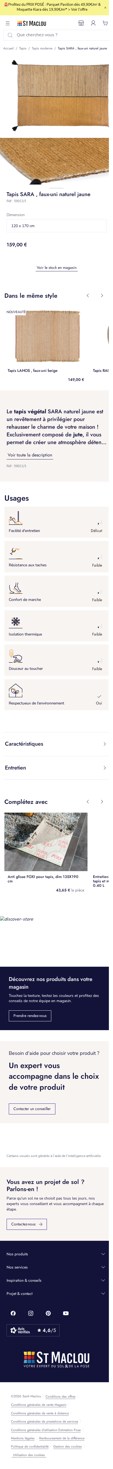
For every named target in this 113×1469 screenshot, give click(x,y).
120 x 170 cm (23, 225)
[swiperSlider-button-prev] (87, 295)
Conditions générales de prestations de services (44, 1421)
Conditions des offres (60, 1396)
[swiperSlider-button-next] (102, 295)
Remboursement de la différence (61, 1438)
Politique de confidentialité (30, 1446)
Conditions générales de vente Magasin (38, 1404)
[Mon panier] (105, 23)
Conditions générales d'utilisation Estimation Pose (46, 1430)
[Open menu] (7, 23)
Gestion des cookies (67, 1446)
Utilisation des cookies (29, 1455)
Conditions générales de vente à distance (40, 1413)
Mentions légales (23, 1438)
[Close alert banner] (105, 7)
